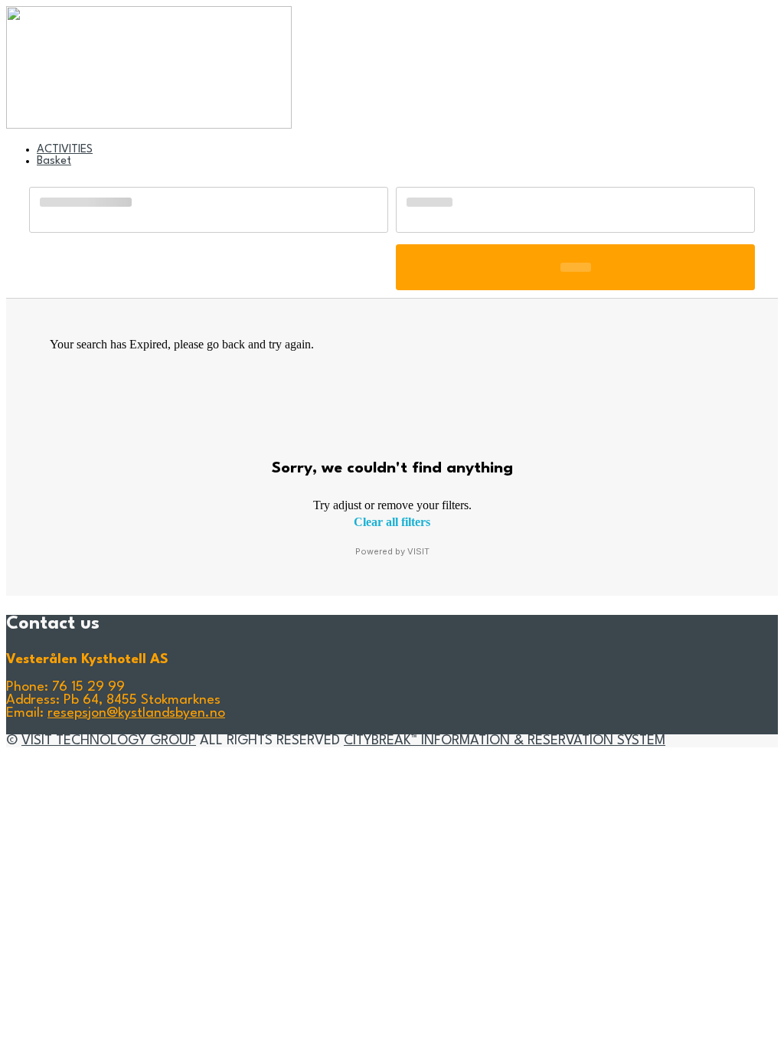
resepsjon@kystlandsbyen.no (136, 713)
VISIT (418, 551)
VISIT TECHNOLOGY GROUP (108, 740)
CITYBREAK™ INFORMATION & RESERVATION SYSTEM (504, 740)
